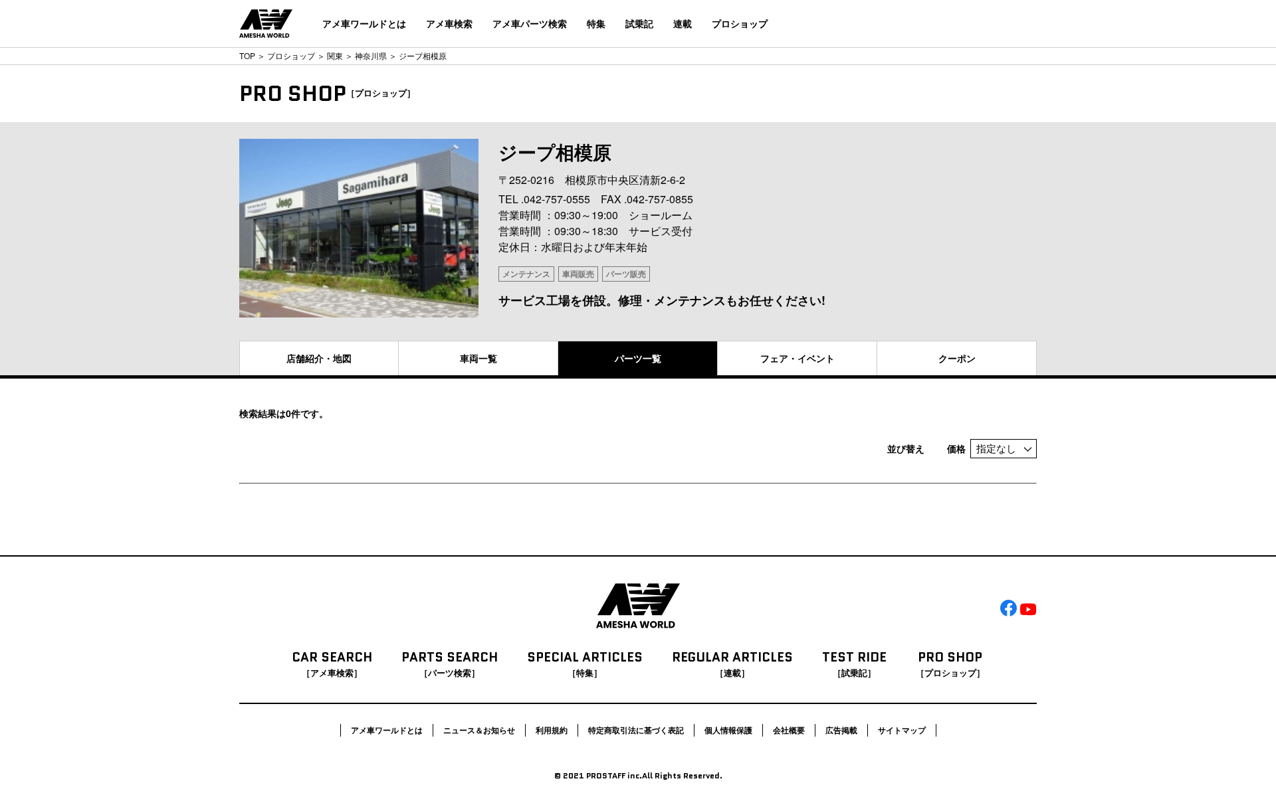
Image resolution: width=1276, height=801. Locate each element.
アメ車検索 (449, 23)
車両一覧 (478, 358)
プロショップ (740, 23)
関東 (335, 55)
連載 (682, 23)
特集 (596, 23)
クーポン (957, 358)
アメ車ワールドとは (364, 23)
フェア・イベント (797, 358)
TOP (247, 55)
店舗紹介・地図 (319, 358)
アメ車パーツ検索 (529, 23)
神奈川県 (371, 55)
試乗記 (639, 23)
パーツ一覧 (638, 358)
